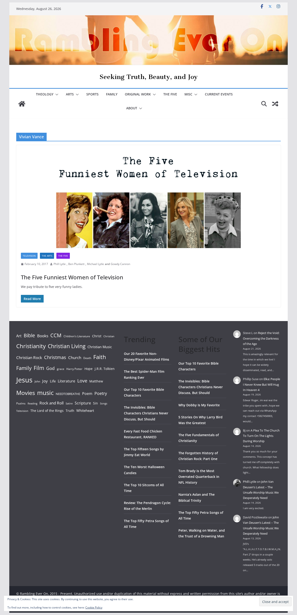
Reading (32, 403)
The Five (170, 94)
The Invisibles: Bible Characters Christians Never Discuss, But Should (146, 413)
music (45, 392)
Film (39, 368)
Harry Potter (74, 369)
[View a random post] (275, 103)
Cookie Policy (93, 607)
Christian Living (66, 346)
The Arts (47, 255)
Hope (88, 368)
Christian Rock (29, 357)
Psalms (21, 403)
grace (60, 369)
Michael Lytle (95, 264)
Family (111, 94)
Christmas (55, 357)
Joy (45, 381)
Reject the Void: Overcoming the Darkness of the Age (261, 338)
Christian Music (99, 346)
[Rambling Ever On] (148, 18)
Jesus (24, 380)
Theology (44, 94)
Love (82, 380)
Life (53, 381)
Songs (103, 403)
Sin (95, 403)
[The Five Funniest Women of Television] (148, 196)
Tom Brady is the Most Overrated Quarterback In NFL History (198, 477)
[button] (55, 94)
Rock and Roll (51, 403)
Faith (99, 357)
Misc (188, 94)
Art (19, 335)
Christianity (31, 346)
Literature (66, 381)
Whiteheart (85, 410)
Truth (70, 410)
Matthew (96, 381)
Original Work (138, 94)
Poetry (100, 393)
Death (87, 358)
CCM (55, 335)
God (50, 368)
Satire (69, 403)
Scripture (83, 403)
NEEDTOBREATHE (68, 394)
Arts (70, 94)
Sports (92, 94)
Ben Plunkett (76, 264)
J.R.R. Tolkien (105, 368)
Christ (96, 336)
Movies (25, 393)
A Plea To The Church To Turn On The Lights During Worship (261, 435)
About (131, 108)
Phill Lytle (60, 264)
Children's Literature (77, 336)
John (37, 381)
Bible (29, 335)
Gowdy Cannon (120, 264)
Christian (108, 336)
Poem (87, 393)
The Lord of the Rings (47, 410)
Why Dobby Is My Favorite (199, 405)
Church (74, 357)
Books (42, 335)
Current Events (219, 94)
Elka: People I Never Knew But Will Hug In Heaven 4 (261, 384)
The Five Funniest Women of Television (72, 277)
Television (29, 255)
